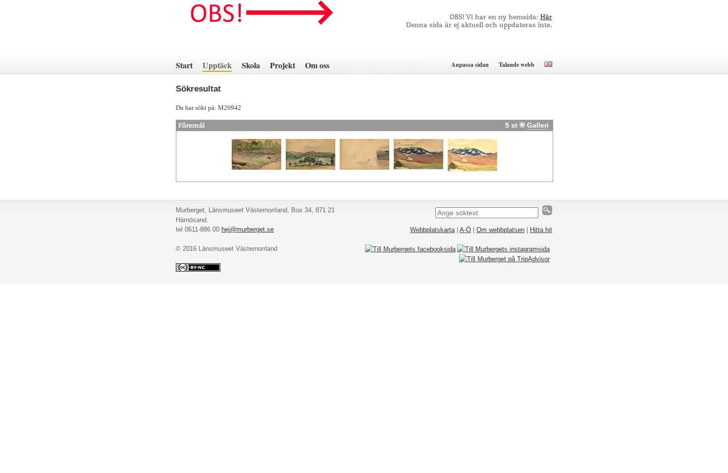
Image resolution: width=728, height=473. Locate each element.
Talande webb (516, 64)
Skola (251, 65)
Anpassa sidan (470, 64)
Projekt (282, 65)
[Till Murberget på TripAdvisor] (504, 259)
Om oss (317, 65)
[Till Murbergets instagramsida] (503, 249)
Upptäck (217, 65)
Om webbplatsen (500, 230)
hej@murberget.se (247, 229)
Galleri (538, 125)
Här (546, 17)
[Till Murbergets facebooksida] (410, 249)
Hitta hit (541, 230)
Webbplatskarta (432, 230)
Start (184, 65)
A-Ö (465, 230)
